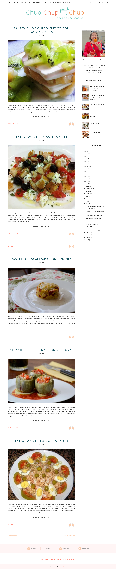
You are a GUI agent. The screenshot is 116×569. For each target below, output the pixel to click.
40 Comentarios (13, 123)
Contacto (66, 2)
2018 (86, 171)
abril (87, 203)
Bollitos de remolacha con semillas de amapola (97, 98)
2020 (86, 166)
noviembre (89, 188)
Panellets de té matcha (97, 123)
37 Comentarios (13, 246)
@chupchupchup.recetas (94, 70)
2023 (86, 158)
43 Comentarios (13, 233)
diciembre (89, 186)
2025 (86, 153)
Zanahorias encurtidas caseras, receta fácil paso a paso (97, 88)
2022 (86, 161)
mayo (88, 201)
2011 (86, 242)
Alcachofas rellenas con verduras (41, 350)
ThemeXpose (62, 566)
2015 (86, 178)
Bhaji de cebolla (95, 132)
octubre (88, 191)
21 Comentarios (13, 427)
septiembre (90, 193)
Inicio (10, 2)
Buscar (105, 2)
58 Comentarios (13, 337)
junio (87, 198)
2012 (86, 240)
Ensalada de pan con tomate (42, 136)
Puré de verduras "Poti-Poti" (94, 215)
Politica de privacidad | (56, 560)
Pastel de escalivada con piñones (41, 259)
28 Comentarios (13, 524)
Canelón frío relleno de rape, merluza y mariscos (97, 107)
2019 (86, 168)
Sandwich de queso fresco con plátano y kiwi (42, 30)
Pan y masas (36, 2)
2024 (86, 156)
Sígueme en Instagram (93, 72)
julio (87, 196)
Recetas (16, 2)
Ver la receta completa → (42, 116)
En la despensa (25, 2)
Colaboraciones (55, 2)
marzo (88, 232)
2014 (86, 181)
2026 (86, 151)
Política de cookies (69, 560)
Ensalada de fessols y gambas (41, 440)
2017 (86, 173)
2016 (86, 176)
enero (88, 237)
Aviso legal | (44, 560)
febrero (88, 235)
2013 (86, 183)
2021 (86, 163)
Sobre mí (45, 2)
